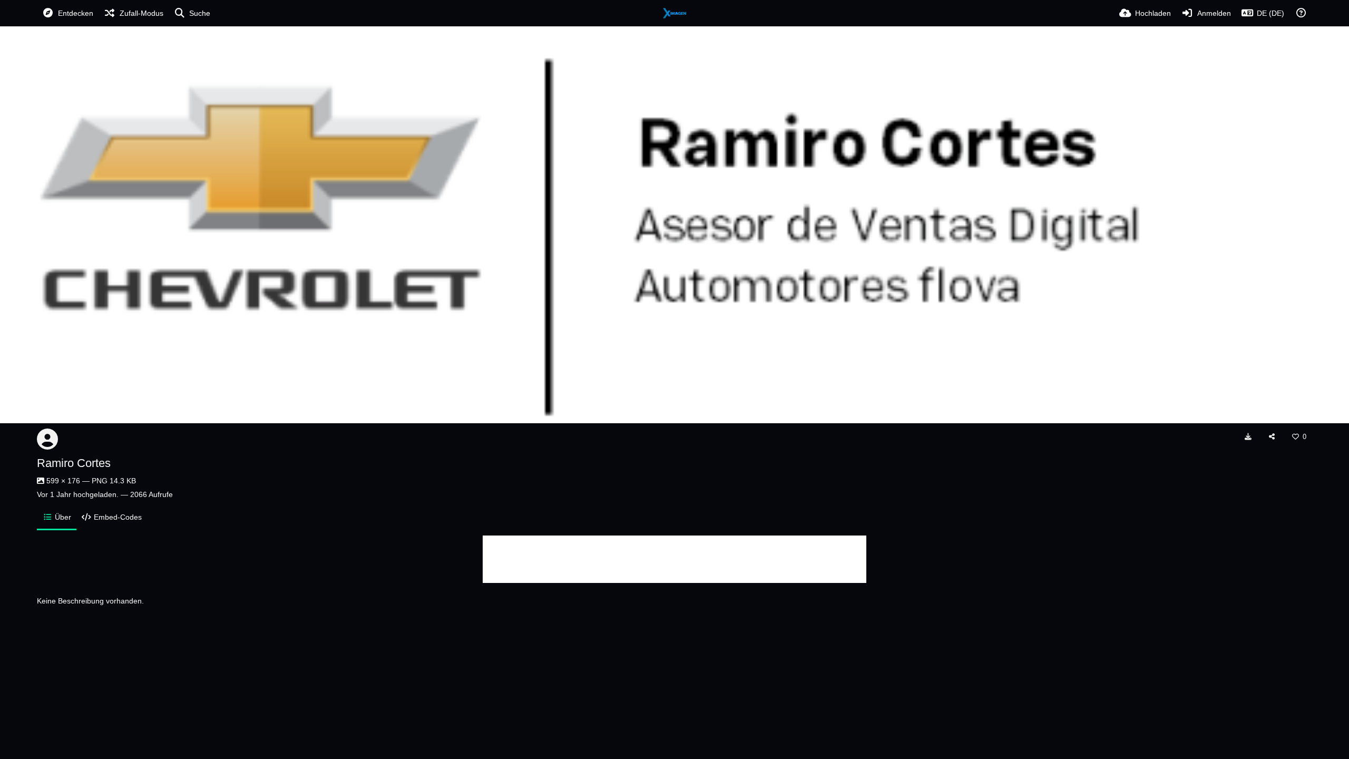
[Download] (1248, 436)
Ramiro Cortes (74, 463)
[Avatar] (47, 439)
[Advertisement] (674, 559)
